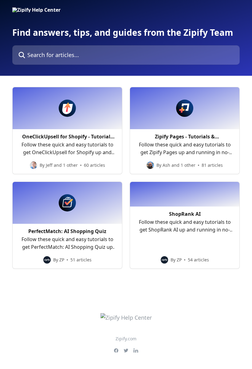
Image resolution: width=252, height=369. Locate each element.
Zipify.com (126, 339)
